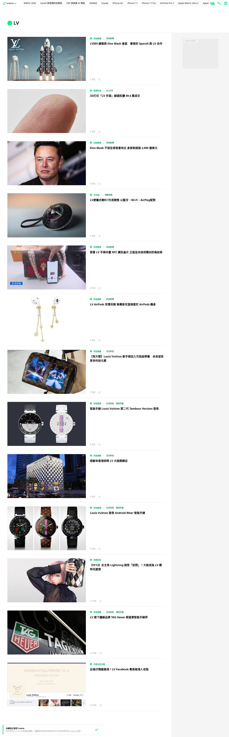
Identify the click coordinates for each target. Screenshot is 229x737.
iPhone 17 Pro (149, 3)
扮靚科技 (97, 560)
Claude (104, 3)
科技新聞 (110, 38)
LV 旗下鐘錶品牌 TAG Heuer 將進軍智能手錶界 (119, 617)
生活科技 (110, 351)
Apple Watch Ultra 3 (188, 3)
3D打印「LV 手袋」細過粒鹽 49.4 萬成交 (115, 96)
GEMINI (93, 3)
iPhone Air (118, 3)
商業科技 (97, 90)
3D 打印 (109, 90)
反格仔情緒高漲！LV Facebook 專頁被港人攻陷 (119, 669)
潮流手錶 (120, 403)
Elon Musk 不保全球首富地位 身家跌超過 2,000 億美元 (123, 148)
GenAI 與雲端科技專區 (51, 3)
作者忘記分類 (99, 664)
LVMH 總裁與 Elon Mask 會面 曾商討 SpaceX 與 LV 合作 (126, 43)
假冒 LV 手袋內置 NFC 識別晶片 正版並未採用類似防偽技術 (126, 252)
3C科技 (97, 195)
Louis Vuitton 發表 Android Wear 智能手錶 (117, 513)
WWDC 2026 (30, 3)
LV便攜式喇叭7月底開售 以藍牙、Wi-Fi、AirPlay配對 (123, 200)
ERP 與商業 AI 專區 (76, 3)
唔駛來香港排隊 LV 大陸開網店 (109, 461)
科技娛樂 (97, 38)
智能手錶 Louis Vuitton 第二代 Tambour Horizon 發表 (124, 408)
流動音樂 (108, 195)
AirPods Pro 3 (167, 3)
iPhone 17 (133, 3)
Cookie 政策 (75, 731)
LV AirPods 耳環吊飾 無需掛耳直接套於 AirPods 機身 (123, 304)
